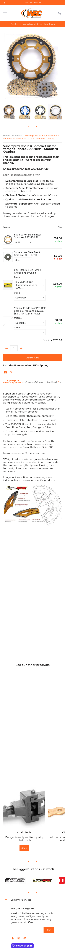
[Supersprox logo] (42, 880)
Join (49, 930)
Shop (24, 848)
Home (6, 135)
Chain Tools (24, 832)
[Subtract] (6, 348)
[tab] (13, 382)
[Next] (36, 126)
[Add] (21, 348)
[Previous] (29, 861)
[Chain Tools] (24, 807)
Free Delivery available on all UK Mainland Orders (32, 24)
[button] (59, 13)
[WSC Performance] (31, 13)
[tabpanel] (32, 461)
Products (17, 135)
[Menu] (5, 13)
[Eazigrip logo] (15, 880)
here (43, 453)
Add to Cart (32, 357)
